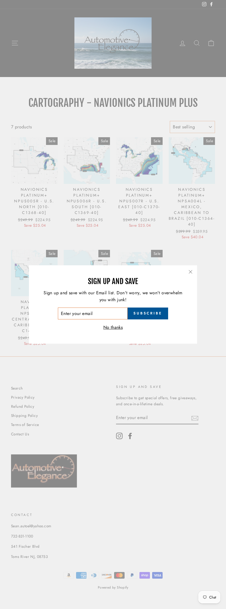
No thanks (113, 327)
